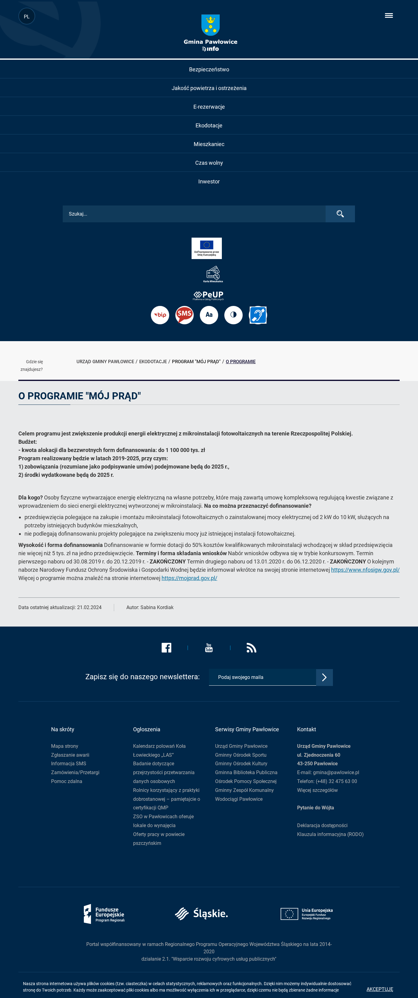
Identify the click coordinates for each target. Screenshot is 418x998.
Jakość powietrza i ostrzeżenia (209, 88)
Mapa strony (64, 746)
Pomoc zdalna (66, 781)
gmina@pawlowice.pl (336, 772)
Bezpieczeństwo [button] (209, 69)
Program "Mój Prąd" (196, 361)
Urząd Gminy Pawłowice (241, 746)
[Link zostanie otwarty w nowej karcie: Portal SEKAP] (209, 295)
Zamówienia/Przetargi (75, 772)
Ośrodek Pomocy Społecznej (246, 781)
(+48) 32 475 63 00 (336, 781)
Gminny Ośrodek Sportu (241, 755)
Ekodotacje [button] (209, 125)
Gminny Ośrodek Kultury (241, 763)
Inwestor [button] (209, 181)
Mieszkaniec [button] (209, 144)
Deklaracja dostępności (322, 825)
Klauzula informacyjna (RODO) (330, 834)
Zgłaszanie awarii (70, 755)
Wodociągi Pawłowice (239, 799)
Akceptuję (380, 989)
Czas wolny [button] (209, 163)
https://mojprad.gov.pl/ (189, 578)
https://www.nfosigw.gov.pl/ (365, 570)
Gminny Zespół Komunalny (244, 790)
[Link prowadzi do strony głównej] (210, 33)
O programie (241, 361)
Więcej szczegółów (317, 790)
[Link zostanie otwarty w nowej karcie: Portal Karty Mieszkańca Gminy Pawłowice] (209, 274)
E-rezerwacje (209, 107)
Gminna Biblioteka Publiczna (246, 772)
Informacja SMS (68, 763)
